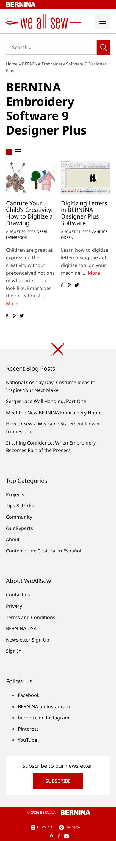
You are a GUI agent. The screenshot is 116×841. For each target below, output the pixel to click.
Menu (102, 21)
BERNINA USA (21, 628)
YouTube (27, 740)
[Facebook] (6, 316)
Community (19, 517)
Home (12, 64)
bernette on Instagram (43, 717)
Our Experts (19, 528)
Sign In (13, 651)
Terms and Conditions (30, 617)
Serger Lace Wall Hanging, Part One (46, 401)
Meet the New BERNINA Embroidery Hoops (54, 412)
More (12, 303)
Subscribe (58, 781)
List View (18, 152)
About (13, 539)
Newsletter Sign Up (27, 640)
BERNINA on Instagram (44, 706)
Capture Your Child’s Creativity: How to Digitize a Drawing (29, 213)
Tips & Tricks (20, 505)
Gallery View (9, 152)
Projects (15, 494)
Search (103, 47)
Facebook (29, 695)
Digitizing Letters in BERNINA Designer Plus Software (84, 213)
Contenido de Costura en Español (43, 550)
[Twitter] (21, 316)
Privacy (14, 606)
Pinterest (28, 729)
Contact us (18, 594)
